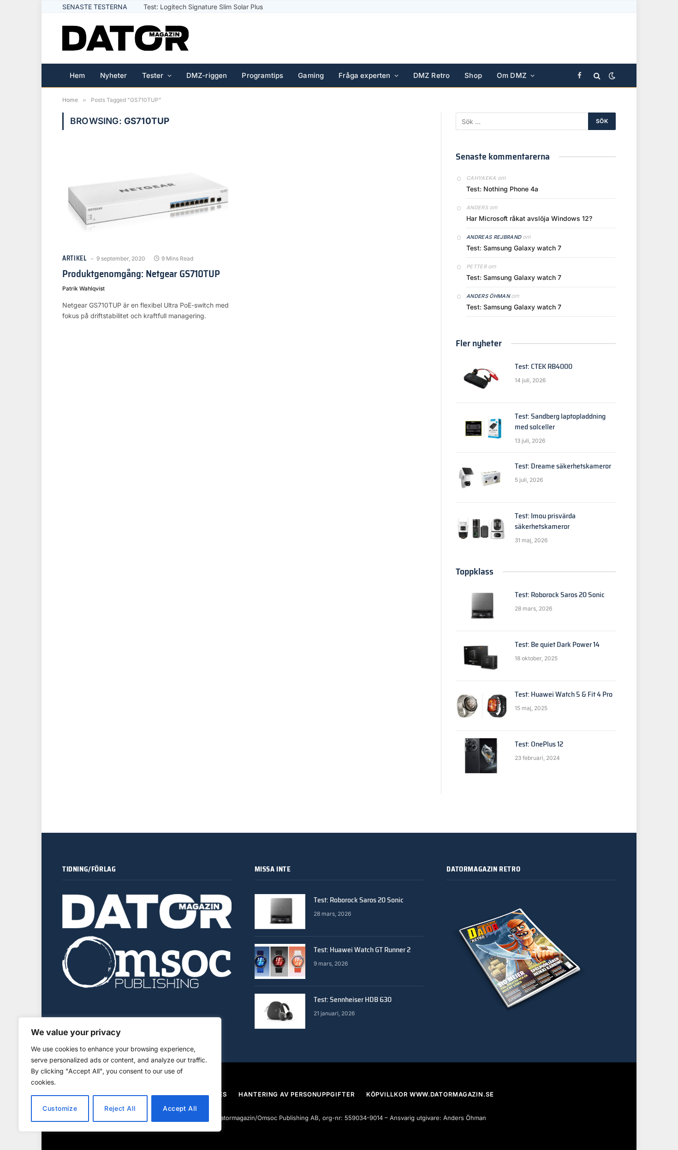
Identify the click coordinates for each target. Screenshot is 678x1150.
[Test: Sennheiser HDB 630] (280, 1011)
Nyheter (113, 75)
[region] (119, 1074)
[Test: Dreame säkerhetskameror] (481, 477)
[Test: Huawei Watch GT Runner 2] (280, 961)
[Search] (597, 75)
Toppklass (475, 571)
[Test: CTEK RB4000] (481, 378)
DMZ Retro (431, 75)
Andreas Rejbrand (493, 237)
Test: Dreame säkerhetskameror (563, 466)
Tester (153, 75)
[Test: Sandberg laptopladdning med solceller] (481, 427)
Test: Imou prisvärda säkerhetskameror (545, 521)
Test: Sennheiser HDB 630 (353, 1000)
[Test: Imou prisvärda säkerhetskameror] (481, 527)
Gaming (311, 75)
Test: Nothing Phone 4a (502, 189)
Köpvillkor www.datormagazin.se (430, 1094)
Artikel (74, 258)
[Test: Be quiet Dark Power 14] (481, 656)
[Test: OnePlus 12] (481, 755)
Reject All (120, 1108)
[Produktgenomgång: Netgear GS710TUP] (149, 197)
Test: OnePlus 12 (539, 744)
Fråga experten (364, 75)
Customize (59, 1108)
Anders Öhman (488, 296)
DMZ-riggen (206, 75)
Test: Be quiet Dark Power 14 (557, 645)
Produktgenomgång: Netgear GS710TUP (141, 274)
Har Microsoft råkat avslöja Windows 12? (529, 218)
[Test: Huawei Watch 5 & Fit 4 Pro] (481, 705)
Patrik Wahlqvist (83, 288)
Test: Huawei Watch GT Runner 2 (362, 950)
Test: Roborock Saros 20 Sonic (560, 595)
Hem (77, 75)
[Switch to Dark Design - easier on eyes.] (611, 75)
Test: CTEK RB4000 (543, 367)
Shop (473, 75)
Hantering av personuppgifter (296, 1094)
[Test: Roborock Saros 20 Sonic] (481, 606)
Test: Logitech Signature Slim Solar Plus (203, 7)
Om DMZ (512, 75)
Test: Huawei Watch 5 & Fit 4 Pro (564, 694)
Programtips (262, 75)
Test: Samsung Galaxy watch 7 (513, 248)
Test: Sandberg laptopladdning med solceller (560, 422)
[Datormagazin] (125, 38)
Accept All (180, 1108)
